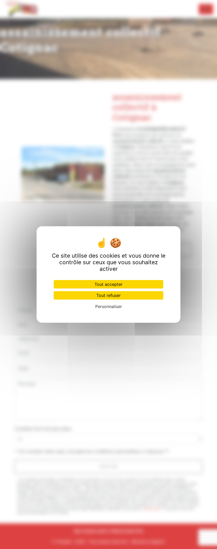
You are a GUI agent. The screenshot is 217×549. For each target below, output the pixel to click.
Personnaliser (108, 306)
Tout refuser (108, 295)
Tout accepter (108, 284)
